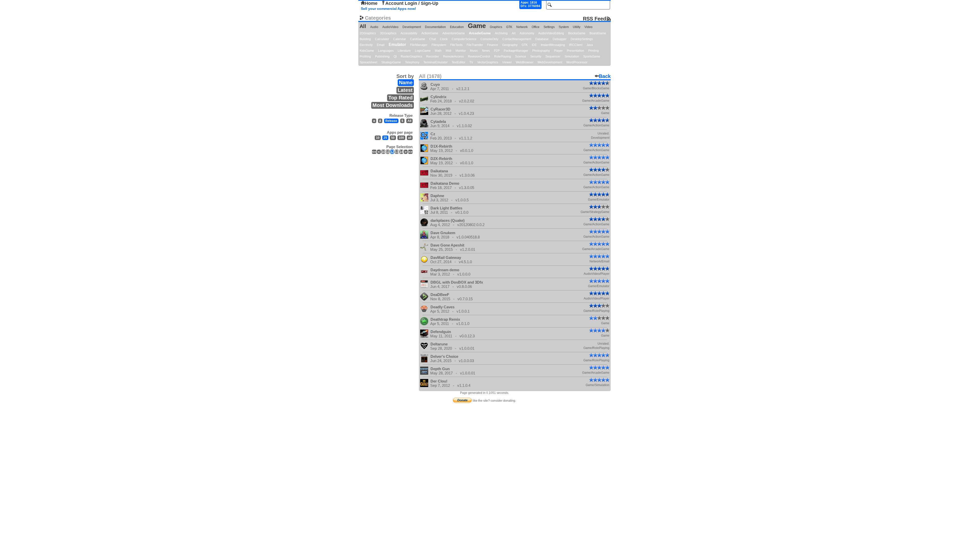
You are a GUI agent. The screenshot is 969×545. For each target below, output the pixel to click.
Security (535, 56)
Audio (374, 27)
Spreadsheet (368, 62)
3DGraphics (388, 33)
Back (605, 76)
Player (558, 50)
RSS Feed (594, 18)
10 (378, 138)
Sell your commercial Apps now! (388, 9)
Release (391, 121)
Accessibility (408, 33)
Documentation (435, 27)
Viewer (507, 62)
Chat (432, 39)
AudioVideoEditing (551, 33)
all (409, 138)
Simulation (571, 56)
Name (406, 82)
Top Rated (400, 97)
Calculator (382, 39)
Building (365, 39)
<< (374, 152)
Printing (593, 50)
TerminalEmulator (435, 62)
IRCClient (575, 45)
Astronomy (527, 33)
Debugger (560, 39)
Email (381, 45)
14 (401, 152)
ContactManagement (516, 39)
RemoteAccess (453, 56)
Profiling (365, 56)
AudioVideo (390, 27)
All (363, 26)
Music (474, 50)
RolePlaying (502, 56)
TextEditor (458, 62)
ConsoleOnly (489, 39)
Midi (448, 50)
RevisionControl (479, 56)
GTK (509, 27)
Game (477, 26)
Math (438, 50)
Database (542, 39)
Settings (549, 27)
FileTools (456, 45)
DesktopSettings (582, 39)
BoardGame (597, 33)
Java (589, 45)
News (486, 50)
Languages (386, 50)
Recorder (432, 56)
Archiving (501, 33)
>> (410, 152)
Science (520, 56)
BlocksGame (576, 33)
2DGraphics (368, 33)
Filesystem (439, 45)
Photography (541, 50)
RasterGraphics (411, 56)
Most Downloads (392, 105)
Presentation (575, 50)
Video (588, 27)
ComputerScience (464, 39)
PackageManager (516, 50)
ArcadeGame (480, 33)
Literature (404, 50)
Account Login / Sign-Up (411, 3)
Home (371, 3)
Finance (492, 45)
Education (457, 27)
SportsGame (591, 56)
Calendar (399, 39)
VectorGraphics (487, 62)
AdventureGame (453, 33)
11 (388, 152)
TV (471, 62)
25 (385, 138)
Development (411, 27)
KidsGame (367, 50)
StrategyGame (391, 62)
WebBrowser (524, 62)
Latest (405, 90)
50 (393, 138)
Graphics (496, 27)
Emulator (397, 44)
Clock (444, 39)
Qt (395, 56)
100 (401, 138)
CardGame (417, 39)
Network (522, 27)
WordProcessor (576, 62)
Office (536, 27)
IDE (534, 45)
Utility (576, 27)
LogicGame (423, 50)
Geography (510, 45)
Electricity (366, 45)
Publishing (382, 56)
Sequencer (552, 56)
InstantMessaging (553, 45)
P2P (497, 50)
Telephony (412, 62)
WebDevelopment (549, 62)
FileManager (418, 45)
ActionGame (429, 33)
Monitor (460, 50)
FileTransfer (475, 45)
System (564, 27)
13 (397, 152)
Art (514, 33)
